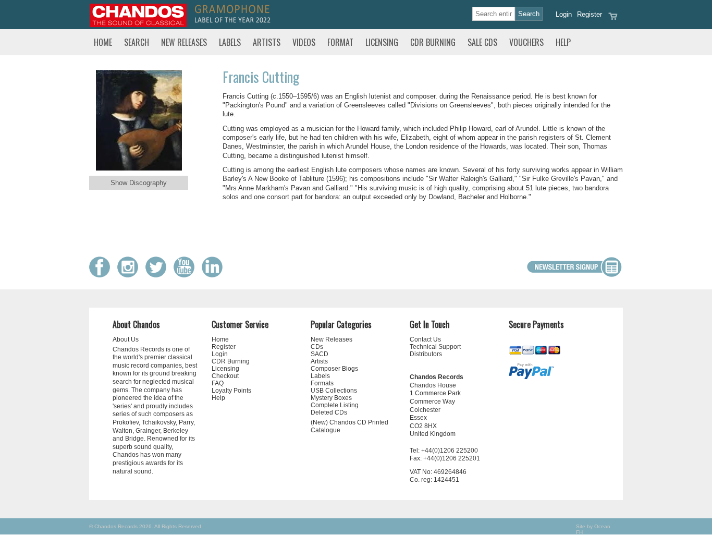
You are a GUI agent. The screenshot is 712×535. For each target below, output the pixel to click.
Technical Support (435, 346)
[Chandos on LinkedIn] (215, 275)
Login (564, 14)
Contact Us (425, 339)
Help (563, 42)
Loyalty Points (231, 390)
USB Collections (334, 390)
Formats (322, 383)
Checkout (225, 376)
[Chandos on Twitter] (158, 275)
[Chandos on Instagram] (130, 275)
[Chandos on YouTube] (187, 275)
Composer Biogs (334, 368)
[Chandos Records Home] (138, 25)
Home (103, 42)
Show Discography (139, 183)
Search (136, 42)
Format (340, 42)
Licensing (381, 42)
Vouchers (526, 42)
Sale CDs (482, 42)
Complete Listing (335, 405)
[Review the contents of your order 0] (613, 19)
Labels (230, 42)
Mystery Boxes (331, 398)
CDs (317, 346)
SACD (319, 354)
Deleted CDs (329, 412)
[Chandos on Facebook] (102, 275)
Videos (303, 42)
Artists (266, 42)
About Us (126, 339)
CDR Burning (433, 42)
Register (589, 14)
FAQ (218, 383)
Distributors (426, 354)
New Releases (184, 42)
